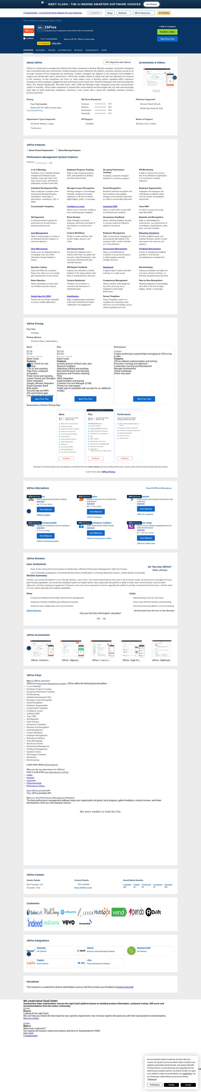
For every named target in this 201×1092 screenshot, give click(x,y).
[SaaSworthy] (52, 13)
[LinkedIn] (164, 1051)
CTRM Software (98, 1053)
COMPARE (30, 38)
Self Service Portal (75, 249)
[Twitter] (163, 1051)
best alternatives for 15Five (56, 772)
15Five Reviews (34, 610)
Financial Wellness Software (103, 1070)
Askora (65, 1068)
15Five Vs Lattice (43, 515)
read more (40, 501)
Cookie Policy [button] (187, 1074)
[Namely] (31, 951)
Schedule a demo (167, 32)
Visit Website (46, 509)
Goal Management (39, 233)
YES (98, 619)
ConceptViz (67, 1070)
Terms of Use (49, 1051)
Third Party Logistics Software (104, 1051)
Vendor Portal (29, 1056)
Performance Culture (99, 523)
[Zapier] (31, 963)
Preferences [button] (152, 1079)
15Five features (51, 765)
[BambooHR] (131, 951)
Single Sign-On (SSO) (41, 296)
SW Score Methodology (33, 1063)
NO (104, 619)
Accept (188, 1085)
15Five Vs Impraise (94, 517)
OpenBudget (67, 1066)
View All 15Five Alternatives (159, 488)
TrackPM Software (70, 1048)
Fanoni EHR (67, 1056)
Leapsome (143, 496)
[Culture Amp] (131, 533)
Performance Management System (42, 21)
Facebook (146, 885)
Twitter (136, 885)
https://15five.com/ (83, 888)
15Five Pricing (108, 472)
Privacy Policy (50, 1048)
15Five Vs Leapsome (145, 514)
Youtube (168, 885)
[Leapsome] (131, 505)
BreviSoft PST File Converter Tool (76, 1063)
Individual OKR (110, 206)
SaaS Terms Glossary (32, 1066)
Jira (89, 960)
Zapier (40, 960)
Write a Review (159, 570)
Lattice (29, 775)
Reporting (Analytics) (149, 233)
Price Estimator (30, 1053)
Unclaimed (44, 43)
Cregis (65, 1061)
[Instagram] (166, 1051)
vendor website (93, 467)
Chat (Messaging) (39, 249)
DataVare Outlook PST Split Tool (76, 1058)
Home (25, 21)
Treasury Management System (104, 1068)
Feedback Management (150, 249)
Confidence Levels (76, 206)
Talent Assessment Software (103, 1066)
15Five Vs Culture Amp (146, 543)
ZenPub (65, 1051)
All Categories (29, 1051)
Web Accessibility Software (102, 1063)
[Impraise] (81, 507)
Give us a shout (31, 1018)
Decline (171, 1085)
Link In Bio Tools (98, 1061)
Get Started (151, 4)
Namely (41, 948)
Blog (25, 1061)
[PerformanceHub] (31, 532)
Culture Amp (144, 523)
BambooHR (144, 948)
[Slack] (81, 951)
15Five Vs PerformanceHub (47, 541)
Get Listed (28, 1033)
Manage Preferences (53, 1056)
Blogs (110, 13)
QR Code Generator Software (104, 1056)
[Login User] (174, 13)
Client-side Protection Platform (104, 1058)
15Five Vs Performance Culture (99, 538)
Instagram (157, 885)
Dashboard (108, 267)
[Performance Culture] (81, 530)
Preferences (155, 1085)
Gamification (73, 296)
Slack (90, 948)
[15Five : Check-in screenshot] (157, 78)
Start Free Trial (167, 39)
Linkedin (127, 885)
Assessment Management (115, 249)
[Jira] (81, 963)
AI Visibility (164, 13)
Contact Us (28, 1068)
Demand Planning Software (103, 1048)
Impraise (92, 496)
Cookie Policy (49, 1053)
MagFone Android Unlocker (74, 1053)
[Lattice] (31, 505)
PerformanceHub (47, 523)
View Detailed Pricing (35, 111)
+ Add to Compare (167, 26)
